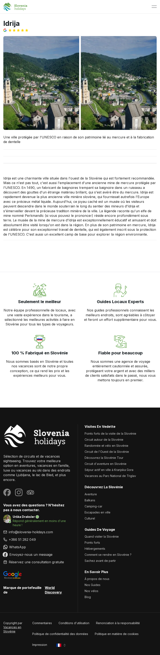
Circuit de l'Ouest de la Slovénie (107, 451)
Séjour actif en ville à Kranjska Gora (109, 470)
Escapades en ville (97, 512)
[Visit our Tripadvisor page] (30, 492)
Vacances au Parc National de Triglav (110, 476)
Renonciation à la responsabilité (118, 623)
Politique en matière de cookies (117, 634)
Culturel (90, 518)
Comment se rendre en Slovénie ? (108, 554)
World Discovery (53, 590)
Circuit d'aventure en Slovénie (105, 464)
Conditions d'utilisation (74, 623)
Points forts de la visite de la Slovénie (110, 433)
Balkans (90, 500)
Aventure (91, 494)
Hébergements (95, 548)
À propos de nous (97, 579)
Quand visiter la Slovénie (102, 536)
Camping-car (93, 506)
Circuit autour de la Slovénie (104, 439)
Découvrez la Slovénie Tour (104, 457)
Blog (88, 597)
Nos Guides (92, 585)
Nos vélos (91, 591)
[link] (37, 539)
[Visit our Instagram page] (18, 492)
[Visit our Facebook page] (7, 492)
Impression (39, 644)
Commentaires (42, 623)
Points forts (92, 542)
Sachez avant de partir (100, 560)
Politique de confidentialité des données (60, 634)
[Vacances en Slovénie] (37, 435)
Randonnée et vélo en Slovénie (106, 445)
